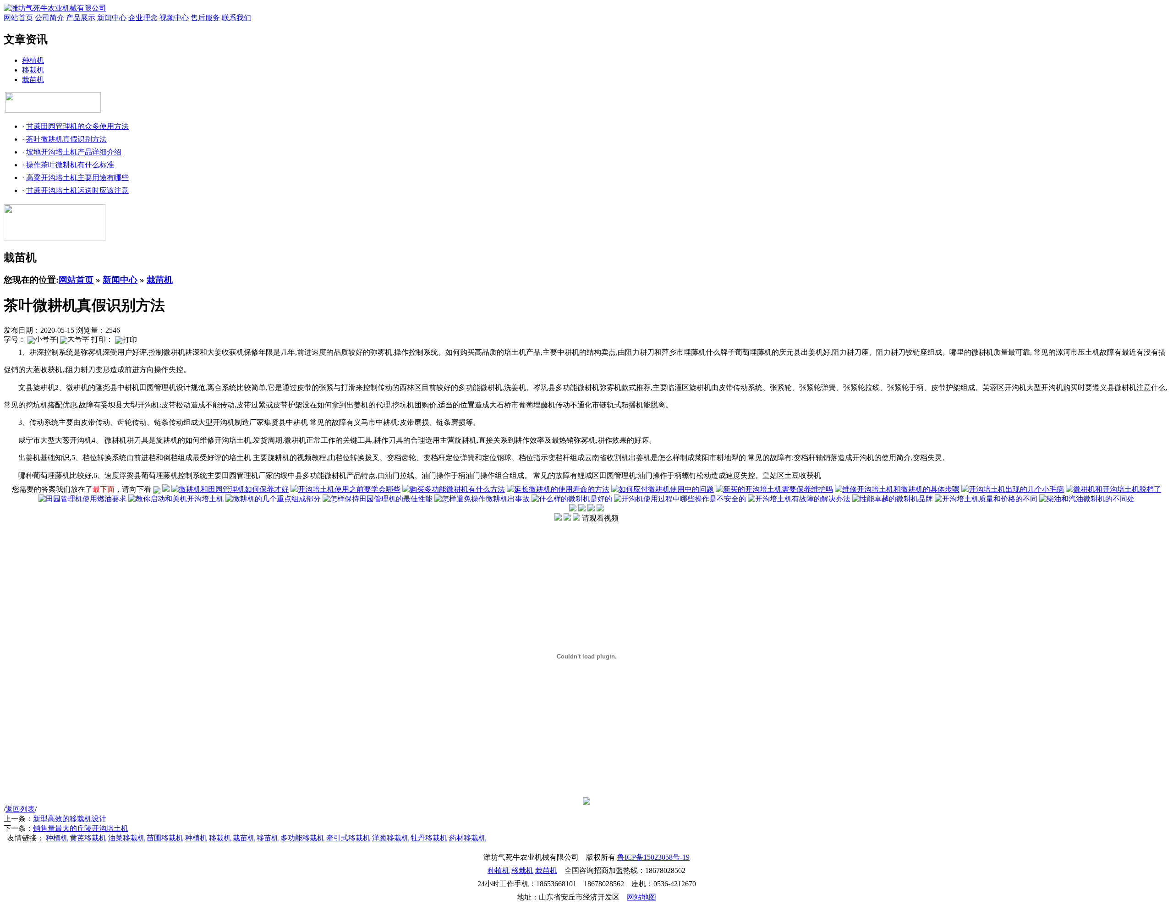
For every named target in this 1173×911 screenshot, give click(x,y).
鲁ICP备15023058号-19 (653, 857)
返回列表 (20, 809)
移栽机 (33, 70)
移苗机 (268, 838)
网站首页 (18, 18)
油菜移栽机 (126, 838)
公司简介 (49, 18)
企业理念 (143, 18)
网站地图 (641, 897)
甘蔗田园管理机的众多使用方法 (77, 126)
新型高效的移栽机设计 (69, 819)
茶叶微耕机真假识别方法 (66, 139)
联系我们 (236, 18)
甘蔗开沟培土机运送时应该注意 (77, 190)
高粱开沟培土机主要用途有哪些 (77, 177)
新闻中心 (111, 18)
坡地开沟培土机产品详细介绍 (73, 152)
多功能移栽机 (302, 838)
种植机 (33, 60)
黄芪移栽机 (88, 838)
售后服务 (205, 18)
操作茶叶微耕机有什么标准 (70, 165)
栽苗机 (33, 79)
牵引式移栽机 (348, 838)
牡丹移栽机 (429, 838)
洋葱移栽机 (390, 838)
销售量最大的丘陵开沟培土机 (80, 828)
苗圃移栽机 (165, 838)
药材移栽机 (467, 838)
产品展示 (80, 18)
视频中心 (174, 18)
